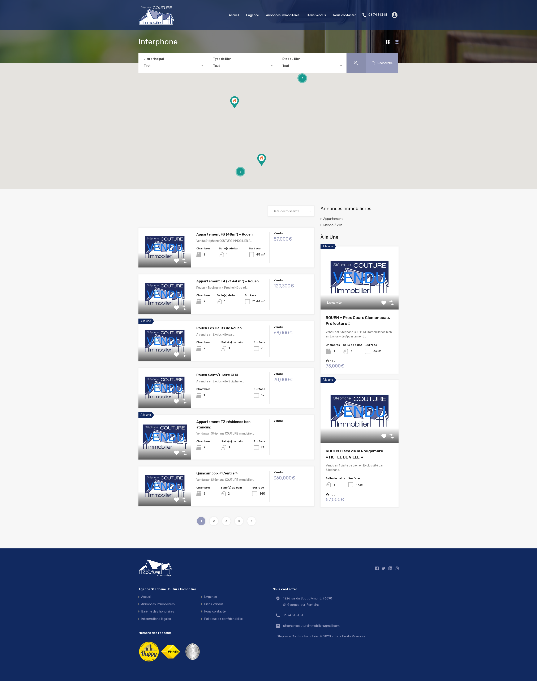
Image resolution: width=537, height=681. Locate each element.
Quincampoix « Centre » (217, 473)
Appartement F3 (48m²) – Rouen (224, 234)
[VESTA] (192, 662)
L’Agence (252, 15)
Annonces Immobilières (283, 15)
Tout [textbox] (147, 66)
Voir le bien (360, 297)
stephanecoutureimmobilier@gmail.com (309, 626)
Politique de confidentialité (223, 618)
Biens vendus (316, 15)
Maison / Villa (332, 225)
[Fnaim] (170, 662)
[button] (234, 102)
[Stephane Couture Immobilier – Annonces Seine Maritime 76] (156, 23)
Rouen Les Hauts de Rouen (219, 328)
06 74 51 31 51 (378, 15)
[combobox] (173, 66)
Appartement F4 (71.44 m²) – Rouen (227, 281)
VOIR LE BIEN (164, 259)
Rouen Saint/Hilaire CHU (217, 375)
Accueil (234, 15)
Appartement (333, 219)
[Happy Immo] (148, 662)
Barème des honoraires (157, 611)
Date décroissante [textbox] (285, 211)
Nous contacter (344, 15)
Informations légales (156, 618)
